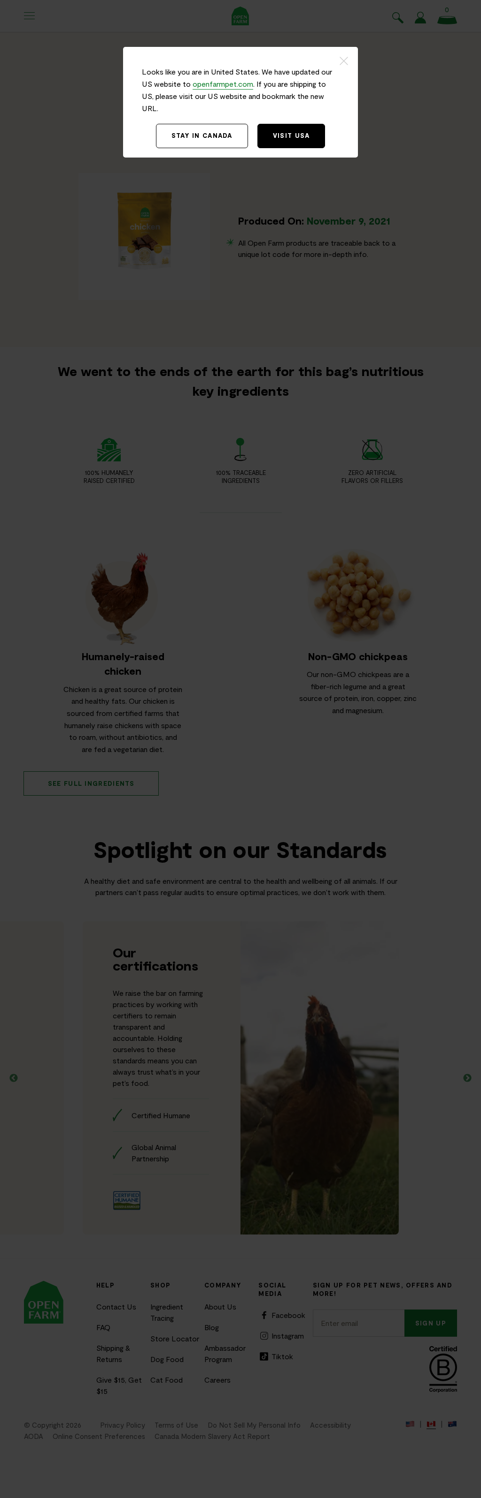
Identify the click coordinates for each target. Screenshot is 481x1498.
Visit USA (291, 135)
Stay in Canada (202, 135)
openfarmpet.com (223, 83)
